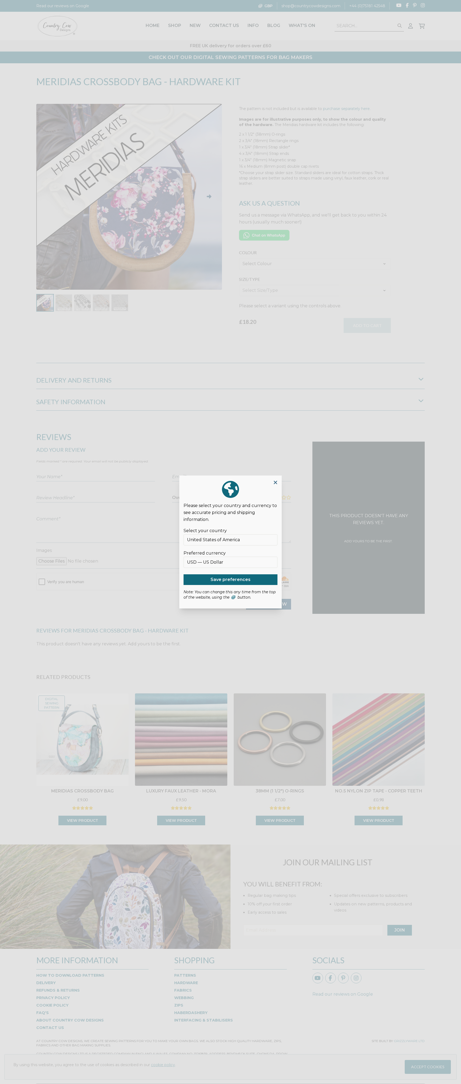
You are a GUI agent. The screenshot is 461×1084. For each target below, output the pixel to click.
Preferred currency (205, 553)
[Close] (275, 482)
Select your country (205, 530)
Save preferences (230, 579)
